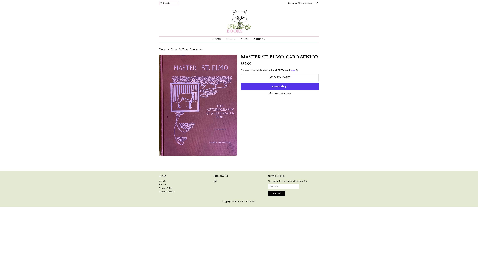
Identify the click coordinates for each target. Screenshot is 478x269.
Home (217, 39)
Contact (162, 185)
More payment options (280, 93)
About (259, 39)
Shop (230, 39)
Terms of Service (167, 192)
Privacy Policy (166, 188)
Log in (291, 3)
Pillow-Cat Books (247, 201)
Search (162, 181)
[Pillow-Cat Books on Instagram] (215, 182)
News (244, 39)
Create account (305, 3)
